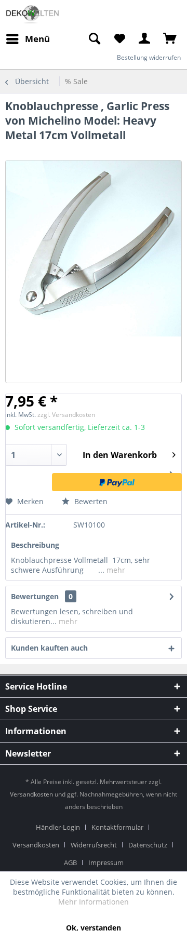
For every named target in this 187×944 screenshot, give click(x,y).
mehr (114, 570)
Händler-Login (58, 827)
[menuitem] (94, 39)
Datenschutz (147, 844)
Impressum (106, 862)
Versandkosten (31, 794)
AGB (70, 862)
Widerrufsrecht (94, 844)
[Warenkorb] (170, 39)
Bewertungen (35, 596)
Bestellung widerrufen (149, 57)
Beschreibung (35, 545)
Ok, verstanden (93, 928)
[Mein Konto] (145, 39)
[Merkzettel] (119, 39)
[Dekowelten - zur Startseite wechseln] (32, 14)
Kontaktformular (117, 827)
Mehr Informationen (93, 902)
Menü (37, 39)
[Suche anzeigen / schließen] (94, 39)
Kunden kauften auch (49, 648)
